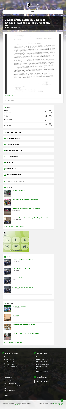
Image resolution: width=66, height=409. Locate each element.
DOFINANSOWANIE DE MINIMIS (15, 181)
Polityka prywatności (9, 390)
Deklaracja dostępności (10, 383)
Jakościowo (60, 404)
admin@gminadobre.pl (58, 403)
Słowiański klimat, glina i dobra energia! (23, 324)
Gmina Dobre (42, 381)
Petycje (6, 395)
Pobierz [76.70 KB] (10, 95)
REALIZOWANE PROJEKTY (14, 175)
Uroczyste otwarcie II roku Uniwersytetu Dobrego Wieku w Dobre (30, 218)
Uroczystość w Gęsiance (19, 306)
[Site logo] (33, 7)
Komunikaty (17, 27)
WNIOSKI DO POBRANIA (13, 138)
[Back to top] (61, 400)
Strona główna (9, 27)
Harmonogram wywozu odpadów (12, 386)
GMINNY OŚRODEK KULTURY (14, 150)
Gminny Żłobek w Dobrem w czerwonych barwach (26, 208)
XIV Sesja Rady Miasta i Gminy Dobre (22, 287)
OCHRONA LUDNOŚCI (13, 144)
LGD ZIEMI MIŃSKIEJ (12, 156)
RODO (5, 388)
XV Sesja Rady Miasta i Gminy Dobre (22, 268)
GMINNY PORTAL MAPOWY (14, 132)
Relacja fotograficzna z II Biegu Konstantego (25, 199)
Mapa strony (7, 393)
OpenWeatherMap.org (20, 404)
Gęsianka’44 (15, 315)
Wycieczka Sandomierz (18, 190)
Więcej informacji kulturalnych (13, 342)
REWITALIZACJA (11, 169)
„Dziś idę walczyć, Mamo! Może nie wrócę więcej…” (26, 333)
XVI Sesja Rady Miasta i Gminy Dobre (22, 259)
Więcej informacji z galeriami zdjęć (14, 226)
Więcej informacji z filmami (12, 296)
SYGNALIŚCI (10, 162)
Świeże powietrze (8, 381)
